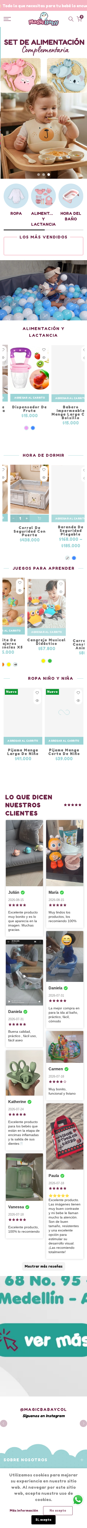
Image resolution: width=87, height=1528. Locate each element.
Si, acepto (43, 1519)
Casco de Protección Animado (49, 643)
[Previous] (3, 1423)
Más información (24, 1510)
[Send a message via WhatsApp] (78, 1499)
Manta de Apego (41, 527)
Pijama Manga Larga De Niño (23, 752)
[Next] (83, 1423)
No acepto (58, 1510)
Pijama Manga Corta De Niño (64, 752)
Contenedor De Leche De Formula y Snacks (41, 412)
